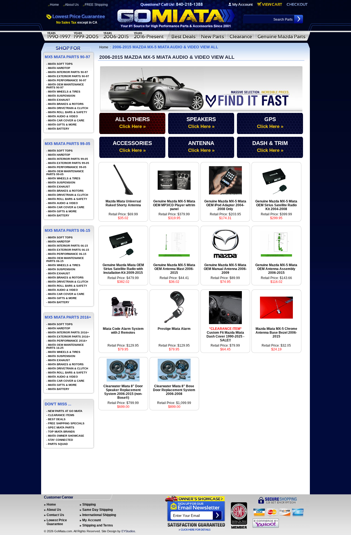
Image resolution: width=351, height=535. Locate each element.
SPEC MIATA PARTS (61, 427)
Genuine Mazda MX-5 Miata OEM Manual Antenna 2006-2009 (225, 269)
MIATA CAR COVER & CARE (66, 120)
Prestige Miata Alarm (174, 329)
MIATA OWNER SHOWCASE (66, 435)
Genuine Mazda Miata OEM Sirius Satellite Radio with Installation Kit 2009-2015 (123, 269)
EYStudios (128, 531)
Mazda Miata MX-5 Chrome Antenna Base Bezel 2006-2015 (276, 332)
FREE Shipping (96, 5)
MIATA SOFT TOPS (60, 63)
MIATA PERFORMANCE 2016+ (67, 340)
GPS (270, 122)
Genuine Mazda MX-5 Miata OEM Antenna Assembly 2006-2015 (276, 269)
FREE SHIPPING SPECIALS (66, 423)
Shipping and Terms (97, 525)
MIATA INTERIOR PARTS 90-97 (68, 72)
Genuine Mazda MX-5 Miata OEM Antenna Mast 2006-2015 (174, 269)
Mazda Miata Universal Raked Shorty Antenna (123, 203)
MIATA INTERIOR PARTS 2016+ (68, 332)
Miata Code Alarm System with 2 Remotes (123, 331)
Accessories (132, 146)
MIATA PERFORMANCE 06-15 (67, 253)
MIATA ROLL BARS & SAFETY (67, 112)
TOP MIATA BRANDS (61, 431)
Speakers (201, 122)
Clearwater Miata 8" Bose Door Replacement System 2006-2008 (174, 390)
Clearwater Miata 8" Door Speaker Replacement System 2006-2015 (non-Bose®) (123, 392)
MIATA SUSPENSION (61, 95)
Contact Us (55, 515)
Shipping (89, 504)
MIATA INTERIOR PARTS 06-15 (68, 245)
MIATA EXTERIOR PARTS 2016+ (69, 336)
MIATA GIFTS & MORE (62, 124)
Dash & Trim (270, 146)
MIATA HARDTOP (59, 67)
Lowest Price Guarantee (57, 522)
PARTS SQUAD (58, 443)
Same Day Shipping (97, 510)
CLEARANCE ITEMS (61, 415)
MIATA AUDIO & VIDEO (63, 116)
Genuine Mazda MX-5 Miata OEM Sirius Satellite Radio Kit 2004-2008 (276, 205)
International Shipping (99, 515)
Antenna (201, 146)
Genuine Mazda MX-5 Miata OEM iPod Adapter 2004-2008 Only (225, 205)
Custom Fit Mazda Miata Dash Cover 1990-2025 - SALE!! (225, 334)
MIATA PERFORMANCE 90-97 (67, 80)
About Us (72, 5)
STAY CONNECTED (60, 439)
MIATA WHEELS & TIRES (64, 91)
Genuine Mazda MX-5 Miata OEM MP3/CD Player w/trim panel (174, 205)
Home (54, 5)
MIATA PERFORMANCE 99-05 (67, 167)
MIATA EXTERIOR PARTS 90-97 (68, 76)
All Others (132, 122)
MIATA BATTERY (58, 128)
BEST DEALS (57, 419)
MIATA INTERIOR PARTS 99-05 (68, 158)
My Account (91, 520)
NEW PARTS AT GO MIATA (65, 411)
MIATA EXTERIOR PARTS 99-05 (68, 163)
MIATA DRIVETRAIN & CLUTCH (68, 108)
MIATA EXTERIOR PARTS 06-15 (68, 249)
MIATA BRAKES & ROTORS (66, 103)
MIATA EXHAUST (59, 99)
